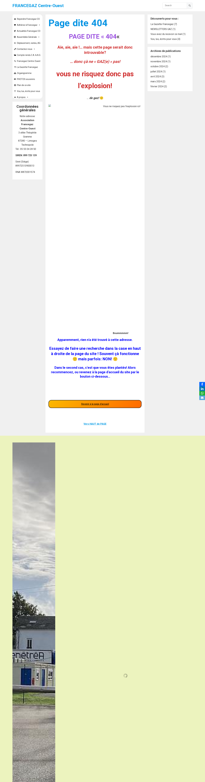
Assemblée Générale (27, 37)
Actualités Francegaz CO (28, 31)
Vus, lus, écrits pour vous (28, 91)
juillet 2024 (156, 71)
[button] (52, 445)
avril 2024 (156, 76)
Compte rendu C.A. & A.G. (29, 55)
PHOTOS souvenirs (26, 79)
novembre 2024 (159, 61)
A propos (21, 97)
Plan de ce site (24, 85)
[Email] (202, 398)
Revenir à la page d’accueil (95, 404)
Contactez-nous (24, 49)
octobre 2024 (158, 66)
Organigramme (24, 73)
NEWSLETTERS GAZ (161, 29)
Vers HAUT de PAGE (95, 423)
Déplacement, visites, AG (28, 43)
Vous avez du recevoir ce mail (166, 34)
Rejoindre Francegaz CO (28, 19)
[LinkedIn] (202, 388)
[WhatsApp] (202, 393)
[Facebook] (202, 384)
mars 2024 (156, 81)
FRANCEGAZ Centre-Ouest (38, 5)
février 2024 (157, 86)
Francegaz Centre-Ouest (28, 61)
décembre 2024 (159, 56)
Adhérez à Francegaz (27, 25)
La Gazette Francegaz (27, 67)
